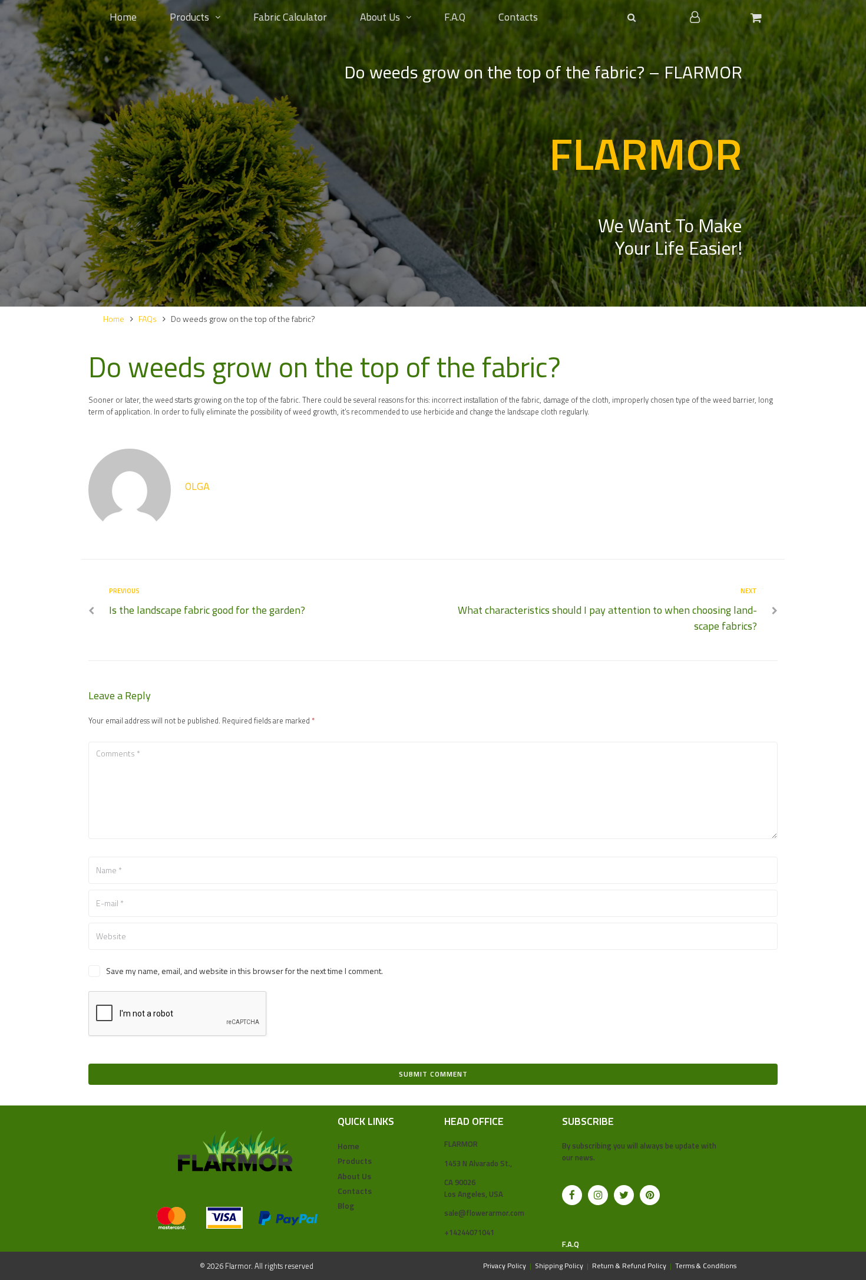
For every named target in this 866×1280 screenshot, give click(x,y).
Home (113, 318)
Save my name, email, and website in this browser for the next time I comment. (244, 971)
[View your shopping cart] (758, 17)
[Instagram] (598, 1195)
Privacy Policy (504, 1265)
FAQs (147, 318)
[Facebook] (572, 1195)
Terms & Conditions (705, 1265)
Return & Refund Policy (629, 1265)
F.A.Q (570, 1244)
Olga (197, 486)
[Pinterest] (650, 1195)
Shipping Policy (559, 1265)
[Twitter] (624, 1195)
